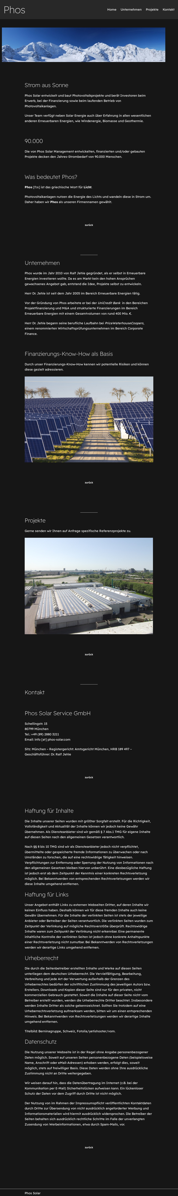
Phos (14, 9)
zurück (89, 225)
